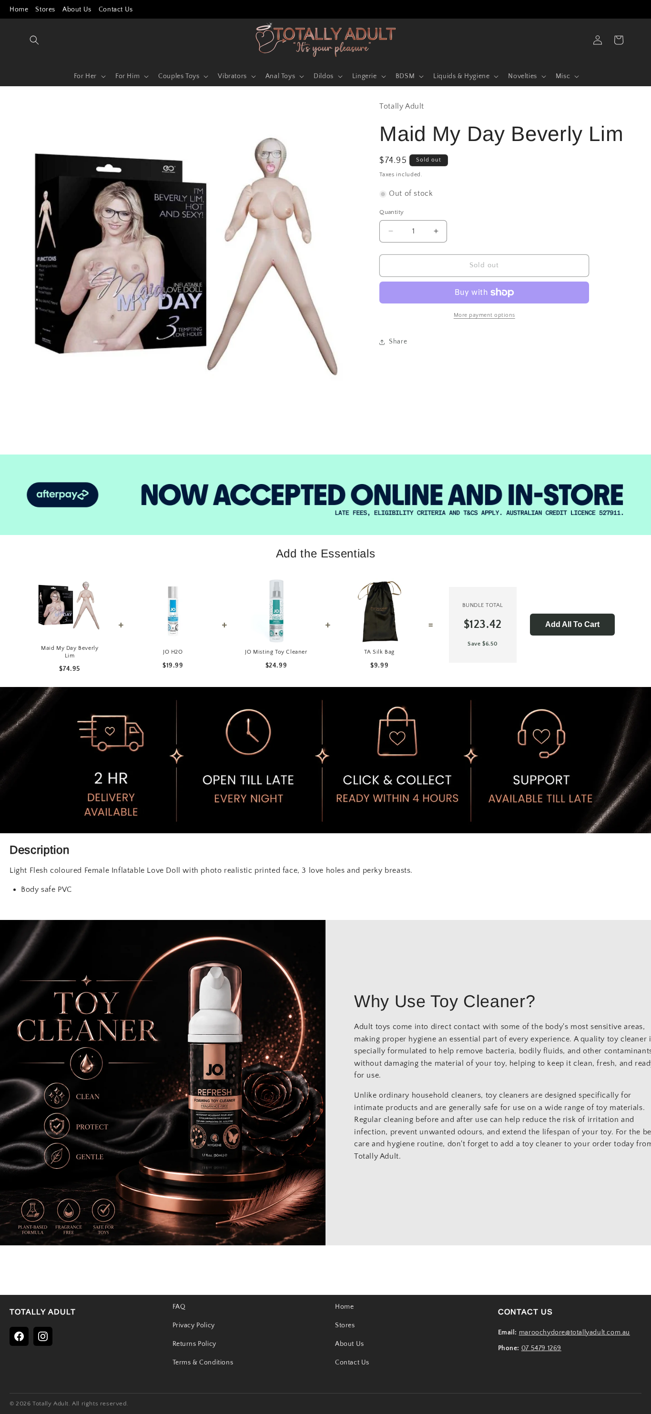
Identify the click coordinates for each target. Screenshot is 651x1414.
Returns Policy (194, 1344)
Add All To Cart (572, 624)
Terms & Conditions (203, 1362)
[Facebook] (19, 1336)
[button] (34, 40)
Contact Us (116, 9)
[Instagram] (42, 1336)
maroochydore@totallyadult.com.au (574, 1332)
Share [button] (398, 341)
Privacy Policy (194, 1325)
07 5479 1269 (541, 1348)
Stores (45, 9)
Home (19, 9)
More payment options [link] (484, 315)
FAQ (179, 1307)
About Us (77, 9)
